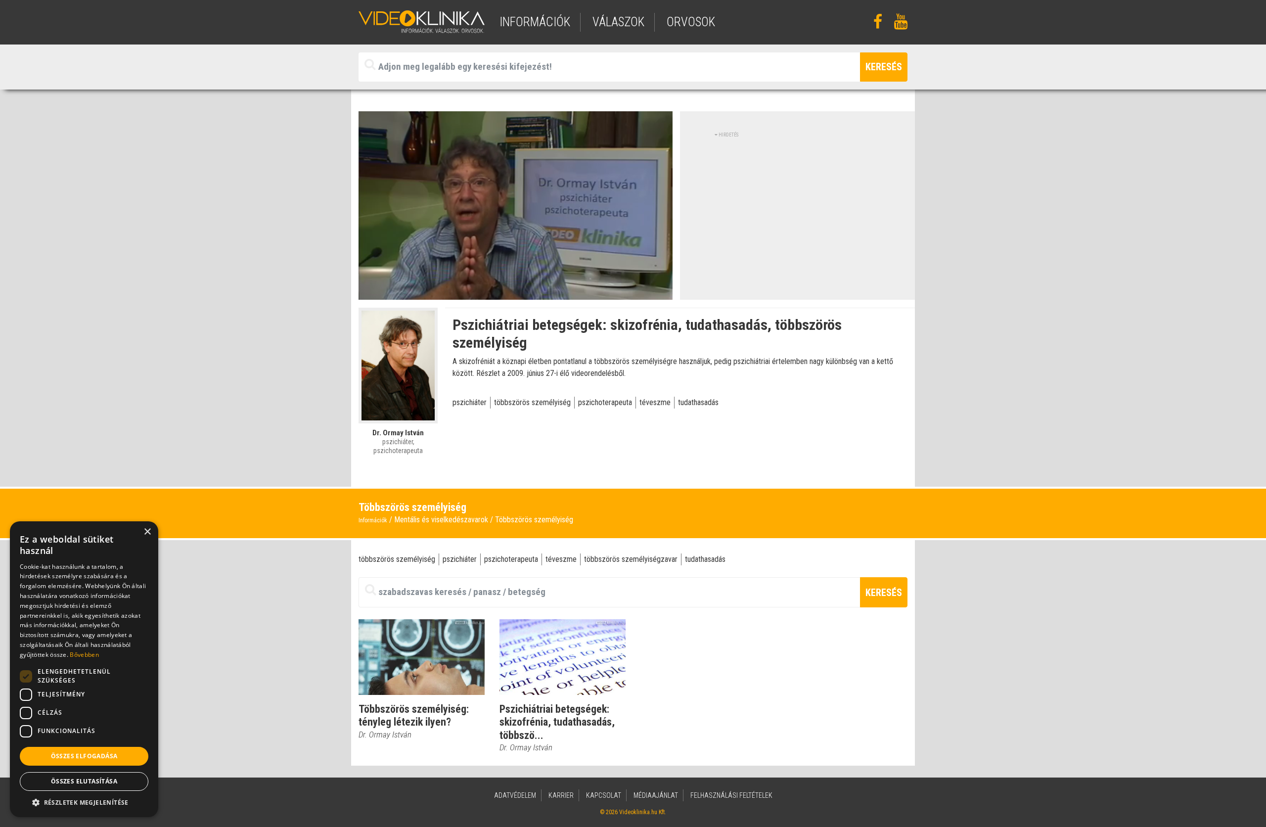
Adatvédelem (515, 795)
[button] (84, 802)
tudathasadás (698, 402)
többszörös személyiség (532, 402)
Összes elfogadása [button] (84, 756)
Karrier (561, 795)
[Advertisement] (798, 207)
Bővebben (84, 654)
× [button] (147, 532)
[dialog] (84, 669)
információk (534, 22)
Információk (373, 520)
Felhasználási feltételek (731, 795)
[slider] (514, 292)
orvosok (691, 22)
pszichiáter (469, 402)
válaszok (618, 22)
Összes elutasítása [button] (84, 781)
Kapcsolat (603, 795)
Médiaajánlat (655, 795)
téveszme (655, 402)
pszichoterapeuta (605, 402)
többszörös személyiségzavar (631, 559)
